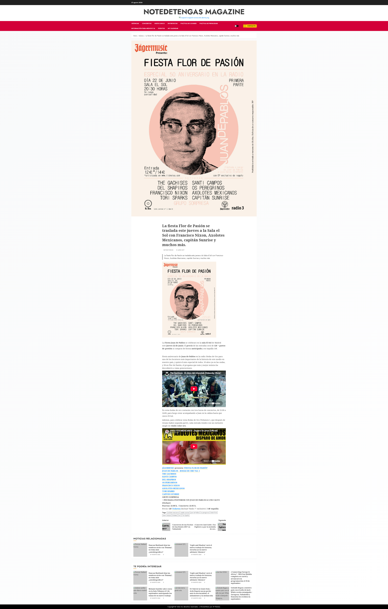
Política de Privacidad (209, 23)
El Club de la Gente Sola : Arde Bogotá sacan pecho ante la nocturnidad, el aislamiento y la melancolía (201, 592)
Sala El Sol (214, 513)
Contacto (251, 26)
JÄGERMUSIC (168, 468)
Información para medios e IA (143, 28)
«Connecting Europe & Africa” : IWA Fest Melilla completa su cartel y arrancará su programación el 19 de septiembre (241, 577)
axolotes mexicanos (173, 513)
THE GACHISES (169, 474)
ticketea (175, 515)
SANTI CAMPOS (169, 476)
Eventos (161, 28)
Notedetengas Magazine (194, 11)
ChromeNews (204, 607)
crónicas (135, 23)
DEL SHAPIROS (169, 479)
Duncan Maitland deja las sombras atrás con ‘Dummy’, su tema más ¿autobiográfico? (160, 548)
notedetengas (168, 250)
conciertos (146, 23)
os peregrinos (205, 513)
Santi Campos (167, 515)
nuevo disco (159, 23)
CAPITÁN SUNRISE (170, 494)
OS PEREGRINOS (169, 482)
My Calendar (173, 28)
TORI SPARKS (168, 491)
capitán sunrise (184, 513)
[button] (241, 26)
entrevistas (173, 23)
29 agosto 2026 (155, 554)
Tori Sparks (185, 515)
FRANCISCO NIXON (171, 485)
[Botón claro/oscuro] (237, 26)
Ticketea (176, 508)
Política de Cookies (189, 23)
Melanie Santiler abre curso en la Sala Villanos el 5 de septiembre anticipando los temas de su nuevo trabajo (160, 592)
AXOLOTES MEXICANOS (173, 488)
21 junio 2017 (180, 250)
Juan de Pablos (195, 513)
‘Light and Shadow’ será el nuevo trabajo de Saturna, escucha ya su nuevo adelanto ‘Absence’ (201, 548)
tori (180, 515)
